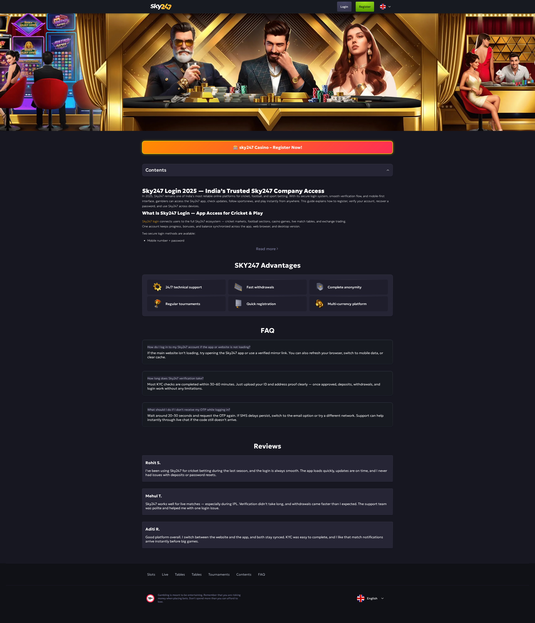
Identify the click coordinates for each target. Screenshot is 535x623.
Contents (243, 574)
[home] (161, 7)
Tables (180, 574)
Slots (151, 574)
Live (165, 574)
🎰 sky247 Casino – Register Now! (267, 147)
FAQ (261, 574)
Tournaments (219, 574)
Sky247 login (150, 221)
